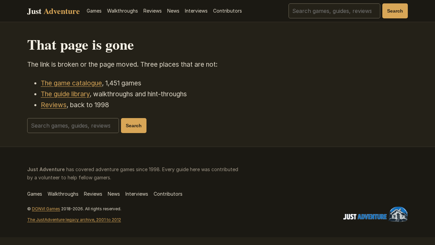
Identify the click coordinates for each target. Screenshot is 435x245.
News (173, 11)
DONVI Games (46, 208)
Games (94, 11)
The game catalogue (71, 83)
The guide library (65, 94)
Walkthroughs (122, 11)
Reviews (152, 11)
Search (395, 11)
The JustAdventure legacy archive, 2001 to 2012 (74, 219)
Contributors (227, 11)
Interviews (196, 11)
